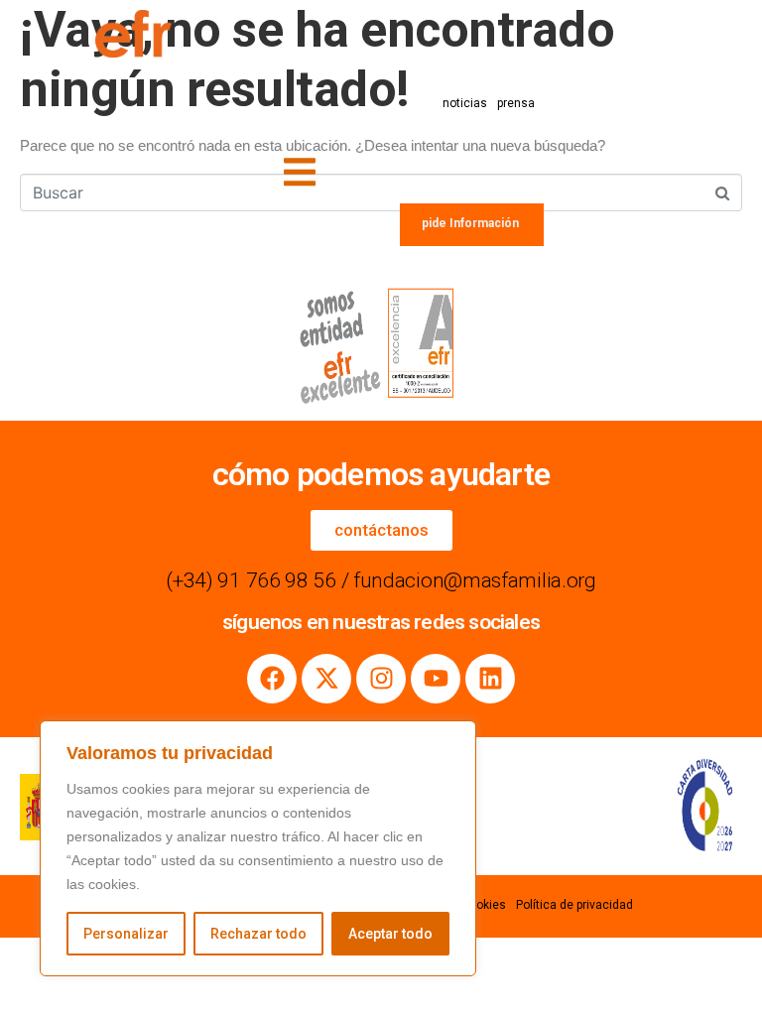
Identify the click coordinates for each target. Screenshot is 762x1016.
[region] (258, 848)
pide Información (470, 223)
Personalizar (126, 934)
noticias (465, 103)
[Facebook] (272, 678)
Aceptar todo (390, 934)
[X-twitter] (326, 678)
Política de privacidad (574, 905)
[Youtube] (435, 678)
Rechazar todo (258, 934)
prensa (516, 103)
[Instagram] (381, 678)
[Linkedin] (490, 678)
